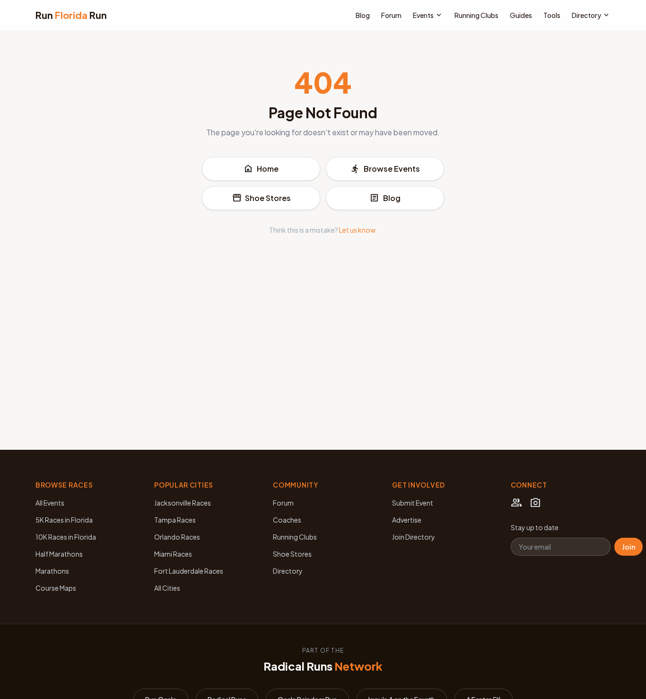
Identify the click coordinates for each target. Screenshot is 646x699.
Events (428, 15)
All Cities (167, 588)
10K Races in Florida (65, 537)
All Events (49, 502)
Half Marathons (59, 554)
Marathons (52, 571)
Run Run (71, 15)
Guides (521, 15)
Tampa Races (175, 520)
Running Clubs (476, 15)
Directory (591, 15)
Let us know (357, 230)
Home (261, 169)
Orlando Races (177, 537)
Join (628, 546)
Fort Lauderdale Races (188, 571)
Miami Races (173, 554)
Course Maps (55, 588)
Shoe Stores (261, 198)
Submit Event (412, 502)
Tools (551, 15)
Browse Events (385, 169)
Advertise (406, 520)
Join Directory (413, 537)
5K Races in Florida (64, 520)
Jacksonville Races (182, 502)
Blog (363, 15)
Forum (391, 15)
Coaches (287, 520)
